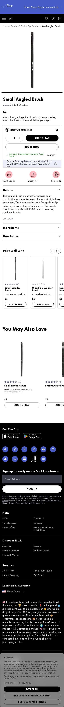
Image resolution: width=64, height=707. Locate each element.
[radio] (7, 130)
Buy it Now (31, 147)
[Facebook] (34, 449)
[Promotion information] (55, 163)
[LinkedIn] (15, 459)
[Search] (47, 18)
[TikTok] (5, 449)
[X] (53, 449)
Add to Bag (42, 138)
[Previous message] (2, 7)
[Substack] (24, 459)
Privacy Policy (15, 502)
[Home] (11, 18)
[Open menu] (4, 18)
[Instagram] (15, 449)
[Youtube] (43, 449)
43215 (52, 155)
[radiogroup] (32, 146)
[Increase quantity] (19, 138)
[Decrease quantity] (9, 138)
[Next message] (61, 7)
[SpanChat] (5, 459)
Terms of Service (32, 502)
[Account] (53, 18)
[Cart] (60, 18)
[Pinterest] (24, 449)
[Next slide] (58, 251)
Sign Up (32, 489)
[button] (32, 59)
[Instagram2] (43, 459)
